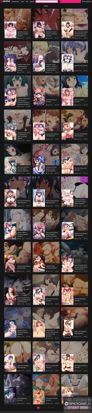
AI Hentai (32, 1)
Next (53, 407)
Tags (27, 1)
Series (22, 1)
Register (89, 1)
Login (84, 1)
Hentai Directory (15, 1)
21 (49, 407)
